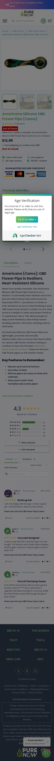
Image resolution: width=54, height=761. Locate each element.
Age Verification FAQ (27, 226)
